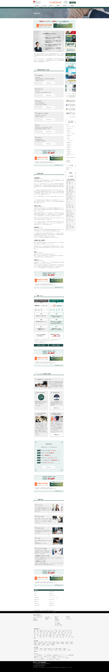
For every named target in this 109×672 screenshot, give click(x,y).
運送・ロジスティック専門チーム (71, 126)
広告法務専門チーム (69, 135)
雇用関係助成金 (36, 601)
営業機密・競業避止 (36, 603)
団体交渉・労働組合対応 (52, 595)
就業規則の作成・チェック (37, 599)
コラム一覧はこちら (72, 116)
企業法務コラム (65, 5)
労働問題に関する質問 (51, 603)
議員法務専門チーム (69, 142)
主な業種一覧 (68, 160)
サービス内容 (44, 5)
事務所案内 (72, 5)
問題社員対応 (35, 591)
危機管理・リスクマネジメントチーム (71, 155)
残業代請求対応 (51, 593)
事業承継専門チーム (69, 149)
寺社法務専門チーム (69, 144)
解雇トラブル (35, 593)
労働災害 (35, 595)
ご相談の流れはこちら (58, 287)
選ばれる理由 (37, 5)
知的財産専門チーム (69, 151)
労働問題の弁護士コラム (52, 605)
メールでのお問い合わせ (72, 2)
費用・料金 (51, 5)
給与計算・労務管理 (51, 599)
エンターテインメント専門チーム (71, 133)
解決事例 (58, 5)
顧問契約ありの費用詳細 (56, 345)
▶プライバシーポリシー (36, 666)
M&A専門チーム (69, 147)
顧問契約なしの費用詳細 (41, 345)
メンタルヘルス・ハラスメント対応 (53, 597)
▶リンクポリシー (41, 666)
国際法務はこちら (57, 434)
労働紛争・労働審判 (51, 591)
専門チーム (67, 124)
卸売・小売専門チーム (69, 128)
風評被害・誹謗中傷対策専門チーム (71, 158)
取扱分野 (67, 169)
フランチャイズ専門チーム (70, 140)
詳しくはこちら (48, 95)
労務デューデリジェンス (52, 601)
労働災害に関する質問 (36, 605)
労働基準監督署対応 (36, 597)
